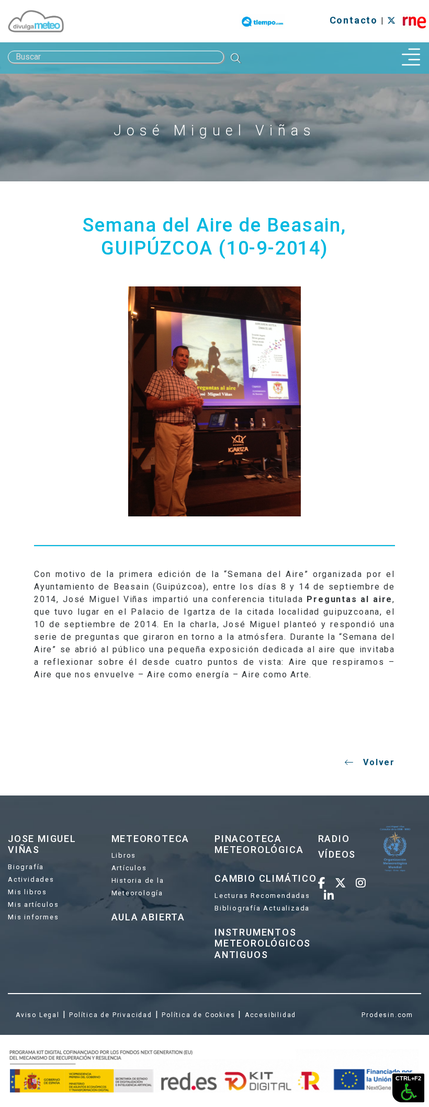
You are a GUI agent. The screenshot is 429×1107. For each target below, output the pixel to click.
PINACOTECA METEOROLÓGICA (258, 844)
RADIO (334, 838)
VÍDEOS (337, 854)
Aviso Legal (38, 1015)
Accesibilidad (270, 1015)
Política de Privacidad (110, 1015)
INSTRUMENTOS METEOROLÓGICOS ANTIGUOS (262, 943)
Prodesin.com (387, 1015)
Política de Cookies (198, 1015)
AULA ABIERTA (148, 917)
